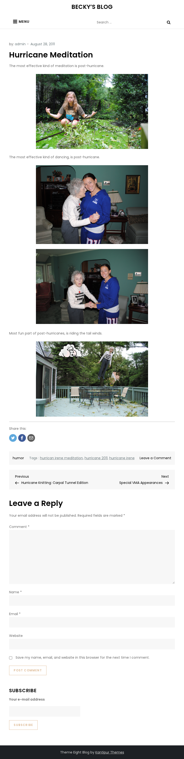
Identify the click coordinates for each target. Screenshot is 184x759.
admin (20, 44)
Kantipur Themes (109, 752)
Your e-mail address (27, 699)
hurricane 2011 (96, 458)
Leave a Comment (155, 458)
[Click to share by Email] (31, 438)
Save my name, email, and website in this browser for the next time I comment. (83, 657)
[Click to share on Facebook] (22, 438)
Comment (19, 526)
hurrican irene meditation (61, 458)
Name (15, 592)
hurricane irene (122, 458)
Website (16, 635)
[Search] (168, 22)
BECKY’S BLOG (92, 7)
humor (18, 458)
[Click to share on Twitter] (13, 438)
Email (15, 614)
